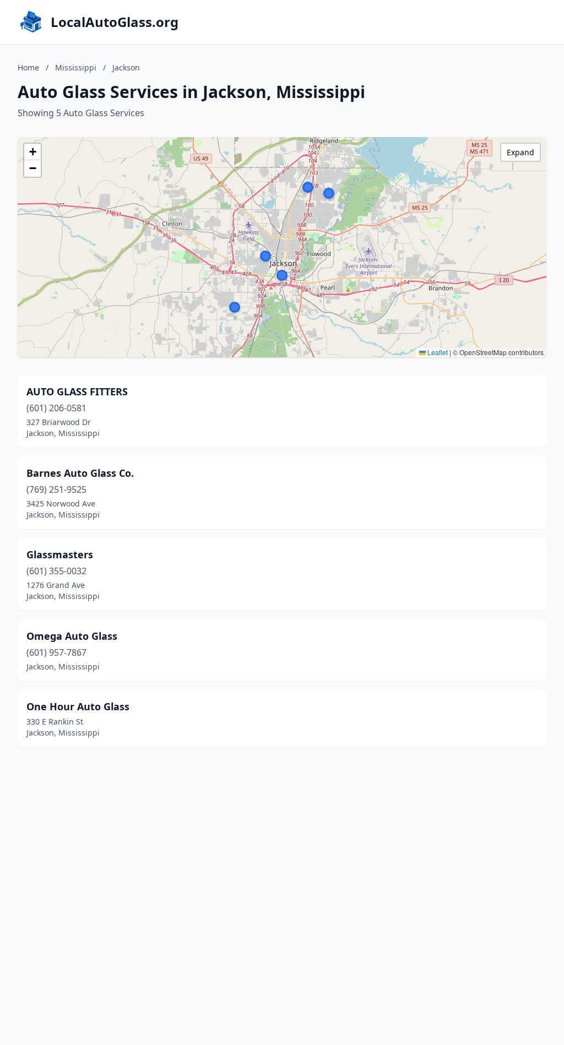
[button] (307, 187)
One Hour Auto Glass (77, 706)
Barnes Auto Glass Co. (80, 473)
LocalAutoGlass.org (114, 22)
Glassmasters (59, 554)
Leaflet (437, 352)
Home (28, 67)
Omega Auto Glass (71, 636)
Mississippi (75, 67)
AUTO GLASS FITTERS (77, 391)
